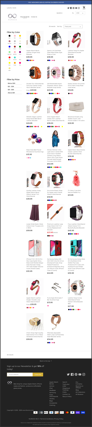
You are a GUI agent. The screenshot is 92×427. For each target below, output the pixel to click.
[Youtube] (76, 8)
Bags (51, 401)
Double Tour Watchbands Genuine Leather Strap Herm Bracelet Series (34, 85)
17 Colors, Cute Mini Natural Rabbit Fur (74, 191)
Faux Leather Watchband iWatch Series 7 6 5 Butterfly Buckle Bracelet (76, 226)
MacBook (52, 390)
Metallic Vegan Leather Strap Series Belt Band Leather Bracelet (34, 118)
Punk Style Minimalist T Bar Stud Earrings (55, 299)
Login (9, 8)
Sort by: (59, 26)
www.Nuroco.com (28, 410)
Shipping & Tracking (66, 389)
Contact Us (66, 394)
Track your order (66, 385)
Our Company (79, 383)
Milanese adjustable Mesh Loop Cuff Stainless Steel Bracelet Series (55, 334)
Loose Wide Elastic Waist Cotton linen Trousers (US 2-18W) (34, 226)
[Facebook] (71, 8)
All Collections (80, 392)
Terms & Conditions (46, 419)
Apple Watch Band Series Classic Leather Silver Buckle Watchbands (76, 151)
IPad (51, 388)
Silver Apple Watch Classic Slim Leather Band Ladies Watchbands (55, 118)
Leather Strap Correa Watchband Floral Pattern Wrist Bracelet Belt (75, 300)
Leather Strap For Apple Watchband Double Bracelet (76, 52)
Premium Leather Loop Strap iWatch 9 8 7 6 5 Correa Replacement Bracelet (55, 227)
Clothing (52, 405)
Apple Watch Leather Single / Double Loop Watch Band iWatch (33, 300)
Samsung (52, 392)
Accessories (53, 403)
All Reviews (79, 394)
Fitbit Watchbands (53, 395)
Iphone (51, 386)
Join (14, 8)
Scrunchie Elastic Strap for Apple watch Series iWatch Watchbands (54, 192)
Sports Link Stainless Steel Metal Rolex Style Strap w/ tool (54, 52)
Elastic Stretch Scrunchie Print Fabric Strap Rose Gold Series (76, 85)
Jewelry (52, 398)
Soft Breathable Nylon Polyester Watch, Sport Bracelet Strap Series (54, 85)
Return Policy (67, 396)
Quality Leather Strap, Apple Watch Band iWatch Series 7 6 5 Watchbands (33, 193)
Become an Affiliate (79, 387)
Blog (77, 390)
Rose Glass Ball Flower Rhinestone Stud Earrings (34, 151)
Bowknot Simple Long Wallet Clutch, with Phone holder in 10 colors (76, 118)
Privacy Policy (58, 419)
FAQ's (64, 392)
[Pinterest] (73, 8)
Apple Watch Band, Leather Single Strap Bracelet (33, 52)
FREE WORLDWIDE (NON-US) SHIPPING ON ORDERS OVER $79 (46, 2)
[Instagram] (79, 8)
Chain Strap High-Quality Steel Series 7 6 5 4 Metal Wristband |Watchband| (34, 334)
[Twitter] (68, 8)
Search (65, 382)
